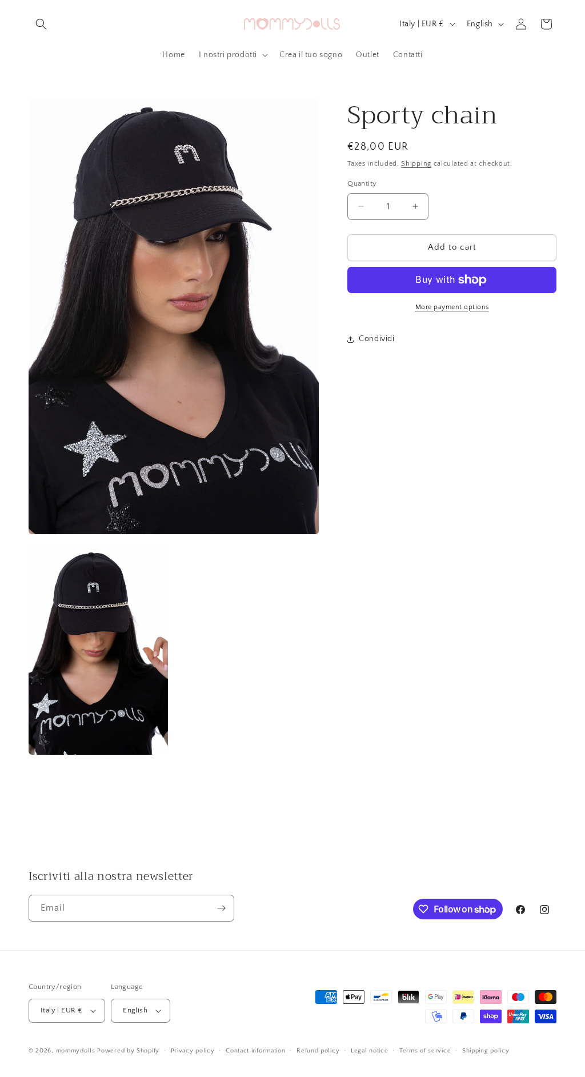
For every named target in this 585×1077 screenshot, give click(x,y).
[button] (41, 24)
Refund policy (317, 1050)
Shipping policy (486, 1050)
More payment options (452, 307)
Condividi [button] (376, 338)
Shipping (416, 163)
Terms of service (425, 1050)
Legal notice (369, 1050)
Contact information (255, 1050)
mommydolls (75, 1050)
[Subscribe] (221, 908)
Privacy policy (193, 1050)
